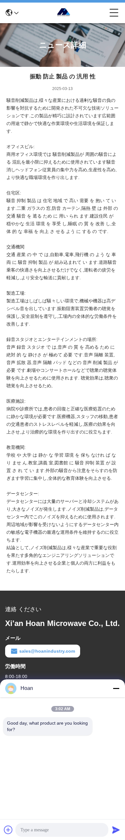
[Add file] (8, 830)
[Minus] (116, 688)
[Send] (116, 830)
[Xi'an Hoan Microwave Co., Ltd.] (64, 13)
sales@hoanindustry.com (47, 651)
